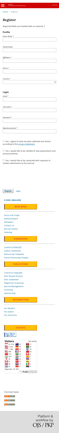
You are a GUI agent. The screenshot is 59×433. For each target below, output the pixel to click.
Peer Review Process (13, 276)
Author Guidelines (12, 250)
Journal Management (13, 286)
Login (18, 191)
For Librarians (10, 315)
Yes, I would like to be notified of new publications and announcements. (29, 152)
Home (5, 11)
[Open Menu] (2, 5)
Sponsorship (10, 293)
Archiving (8, 289)
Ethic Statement (11, 279)
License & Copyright (13, 272)
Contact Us (9, 225)
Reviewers (8, 222)
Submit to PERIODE (13, 247)
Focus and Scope (11, 215)
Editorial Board (11, 218)
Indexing (8, 232)
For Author (9, 311)
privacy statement (26, 144)
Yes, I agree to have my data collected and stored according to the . (27, 142)
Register (8, 191)
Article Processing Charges (16, 257)
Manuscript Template (14, 254)
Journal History (11, 229)
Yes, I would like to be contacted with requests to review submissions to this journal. (26, 161)
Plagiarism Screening (13, 283)
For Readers (9, 308)
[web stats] (10, 336)
